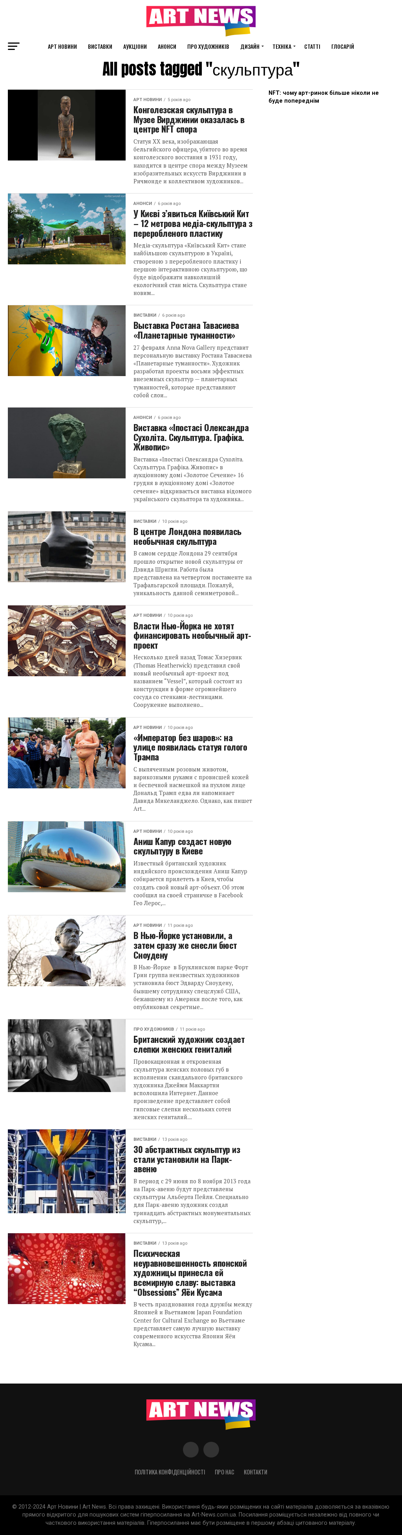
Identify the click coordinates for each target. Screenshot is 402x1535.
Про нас (224, 1472)
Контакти (255, 1472)
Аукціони (135, 46)
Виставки (100, 46)
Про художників (208, 46)
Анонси (167, 46)
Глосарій (342, 46)
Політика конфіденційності (170, 1472)
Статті (312, 46)
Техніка (281, 46)
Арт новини (62, 46)
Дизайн (249, 46)
